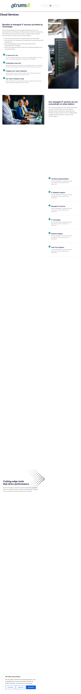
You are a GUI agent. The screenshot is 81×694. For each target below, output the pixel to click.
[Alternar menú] (50, 5)
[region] (20, 682)
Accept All (31, 687)
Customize (10, 687)
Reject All (20, 687)
